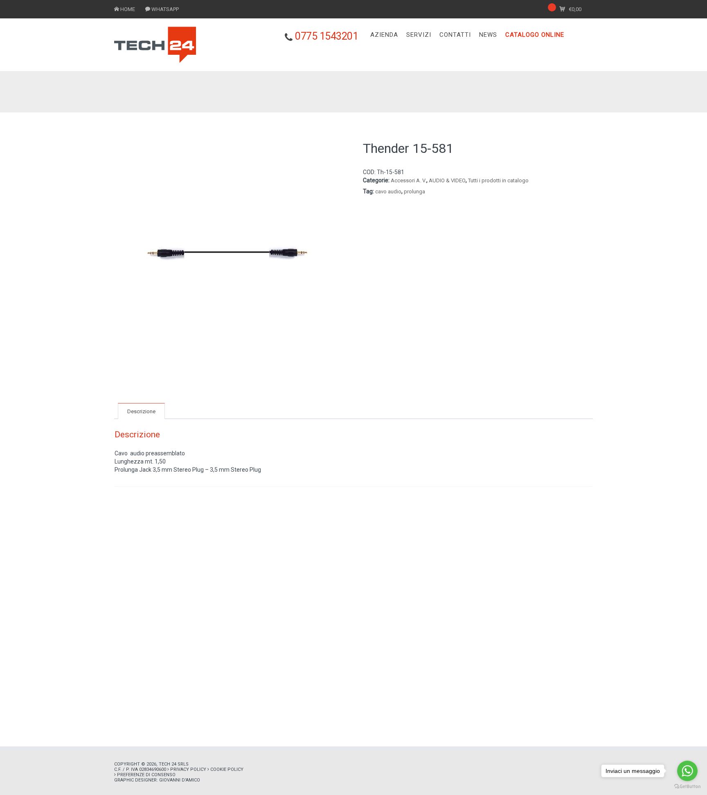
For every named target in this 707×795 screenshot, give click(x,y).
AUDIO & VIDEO (447, 180)
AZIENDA (384, 34)
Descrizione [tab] (141, 411)
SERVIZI (418, 34)
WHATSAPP (165, 9)
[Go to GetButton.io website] (687, 786)
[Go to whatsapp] (687, 771)
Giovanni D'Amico (179, 780)
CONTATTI (455, 34)
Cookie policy (226, 769)
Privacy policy (188, 769)
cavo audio (388, 191)
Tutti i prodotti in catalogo (498, 180)
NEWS (488, 34)
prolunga (414, 191)
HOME (127, 9)
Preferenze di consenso (146, 774)
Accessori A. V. (408, 180)
